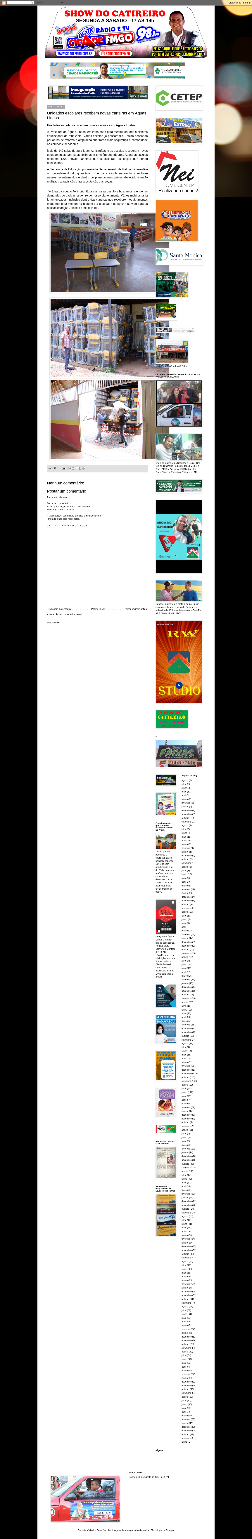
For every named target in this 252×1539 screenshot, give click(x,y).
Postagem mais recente (60, 609)
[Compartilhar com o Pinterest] (83, 468)
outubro (185, 818)
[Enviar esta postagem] (63, 468)
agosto (185, 780)
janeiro (185, 806)
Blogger (170, 1530)
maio (184, 791)
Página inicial (98, 609)
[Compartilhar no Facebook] (80, 468)
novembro (187, 814)
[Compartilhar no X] (76, 468)
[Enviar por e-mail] (69, 468)
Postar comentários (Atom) (69, 614)
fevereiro (186, 803)
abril (184, 795)
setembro (186, 821)
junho (184, 788)
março (185, 799)
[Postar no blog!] (73, 468)
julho (184, 784)
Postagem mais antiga (136, 609)
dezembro (187, 810)
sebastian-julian (142, 1530)
